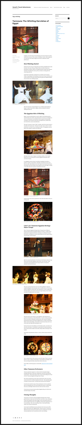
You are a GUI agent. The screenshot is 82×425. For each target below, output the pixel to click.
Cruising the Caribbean (59, 26)
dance (15, 59)
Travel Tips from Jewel (58, 7)
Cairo (13, 59)
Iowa (56, 34)
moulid (14, 60)
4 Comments (15, 62)
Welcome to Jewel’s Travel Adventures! (41, 7)
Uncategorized (58, 41)
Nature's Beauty (58, 38)
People (57, 39)
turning (14, 61)
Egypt (18, 59)
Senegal (57, 40)
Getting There (58, 29)
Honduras (57, 31)
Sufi (15, 60)
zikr (18, 61)
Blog (64, 7)
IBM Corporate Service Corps (60, 33)
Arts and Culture (58, 25)
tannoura (18, 60)
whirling (16, 61)
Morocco (57, 36)
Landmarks (57, 35)
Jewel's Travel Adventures (22, 7)
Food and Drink (58, 28)
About (51, 7)
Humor (57, 32)
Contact (67, 7)
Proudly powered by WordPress (26, 420)
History (57, 30)
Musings (57, 37)
